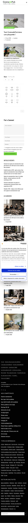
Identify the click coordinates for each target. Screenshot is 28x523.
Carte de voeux (4, 434)
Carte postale (4, 447)
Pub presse (14, 470)
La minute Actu (4, 367)
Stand (2, 475)
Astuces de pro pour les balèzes (12, 361)
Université (11, 508)
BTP (24, 485)
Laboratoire (22, 493)
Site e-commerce (17, 472)
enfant (2, 490)
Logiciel (2, 495)
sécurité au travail (11, 506)
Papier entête (20, 465)
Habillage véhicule (4, 462)
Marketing (18, 462)
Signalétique (10, 472)
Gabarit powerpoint (7, 459)
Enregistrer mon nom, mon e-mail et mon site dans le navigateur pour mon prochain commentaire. (13, 149)
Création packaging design (6, 423)
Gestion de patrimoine (19, 490)
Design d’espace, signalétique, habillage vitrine (11, 426)
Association (3, 485)
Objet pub (3, 465)
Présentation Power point (6, 470)
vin (14, 508)
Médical (2, 498)
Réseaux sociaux (4, 415)
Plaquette (3, 467)
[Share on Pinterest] (13, 77)
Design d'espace (21, 452)
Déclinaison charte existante (10, 454)
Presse (17, 467)
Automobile (14, 485)
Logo (14, 462)
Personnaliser (13, 274)
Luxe (6, 495)
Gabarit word (14, 459)
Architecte (20, 483)
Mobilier (9, 495)
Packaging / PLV (13, 465)
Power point (12, 467)
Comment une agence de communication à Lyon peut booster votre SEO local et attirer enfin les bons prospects (14, 165)
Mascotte (23, 462)
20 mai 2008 (8, 38)
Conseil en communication (6, 396)
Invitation (11, 462)
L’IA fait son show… (16, 370)
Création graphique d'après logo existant (9, 452)
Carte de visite (14, 444)
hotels (2, 493)
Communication (4, 488)
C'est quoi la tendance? (6, 364)
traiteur (17, 506)
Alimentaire (12, 483)
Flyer (2, 459)
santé (17, 501)
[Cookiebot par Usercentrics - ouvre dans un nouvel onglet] (20, 244)
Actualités (3, 382)
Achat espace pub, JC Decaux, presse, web (9, 431)
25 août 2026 (8, 222)
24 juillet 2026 (8, 334)
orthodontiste (12, 498)
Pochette (7, 467)
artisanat (24, 483)
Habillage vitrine (21, 459)
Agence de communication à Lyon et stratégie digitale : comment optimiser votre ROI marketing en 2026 (13, 178)
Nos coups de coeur (12, 372)
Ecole (25, 488)
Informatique (16, 493)
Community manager (5, 418)
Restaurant (13, 501)
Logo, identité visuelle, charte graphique (9, 402)
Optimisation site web (5, 410)
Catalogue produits (19, 447)
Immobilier (6, 493)
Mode (22, 495)
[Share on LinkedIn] (12, 77)
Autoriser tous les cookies (14, 270)
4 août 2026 (8, 285)
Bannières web (8, 444)
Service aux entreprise (5, 503)
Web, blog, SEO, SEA (5, 407)
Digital (2, 454)
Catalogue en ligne (11, 447)
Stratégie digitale (5, 412)
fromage (12, 490)
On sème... (14, 375)
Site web (23, 472)
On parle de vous (21, 372)
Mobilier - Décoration (15, 495)
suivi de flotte (4, 506)
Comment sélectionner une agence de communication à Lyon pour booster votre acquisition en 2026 (12, 184)
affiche (2, 444)
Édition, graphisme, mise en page (8, 404)
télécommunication (5, 508)
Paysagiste (18, 498)
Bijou (22, 485)
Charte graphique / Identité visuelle (8, 449)
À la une (5, 475)
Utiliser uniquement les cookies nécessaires (14, 278)
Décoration (20, 488)
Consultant (10, 488)
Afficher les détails (19, 266)
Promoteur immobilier (5, 501)
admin (16, 38)
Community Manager (20, 449)
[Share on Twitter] (10, 77)
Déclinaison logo (20, 454)
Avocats (18, 485)
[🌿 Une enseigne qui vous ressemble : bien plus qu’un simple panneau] (14, 321)
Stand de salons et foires (6, 428)
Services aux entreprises (16, 503)
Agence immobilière (5, 483)
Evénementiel (7, 490)
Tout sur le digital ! (5, 378)
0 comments (8, 40)
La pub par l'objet (13, 367)
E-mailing (7, 457)
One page (7, 465)
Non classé (3, 372)
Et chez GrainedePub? (18, 364)
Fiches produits (21, 457)
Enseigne (15, 457)
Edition (11, 457)
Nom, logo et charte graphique (7, 399)
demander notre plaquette (13, 66)
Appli (16, 483)
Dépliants (3, 457)
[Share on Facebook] (8, 77)
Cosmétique (15, 488)
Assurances (8, 485)
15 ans (2, 361)
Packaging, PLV (4, 420)
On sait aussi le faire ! (6, 375)
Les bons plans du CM (6, 370)
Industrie (11, 493)
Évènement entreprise (5, 436)
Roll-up (18, 470)
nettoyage (7, 498)
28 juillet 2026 (8, 309)
